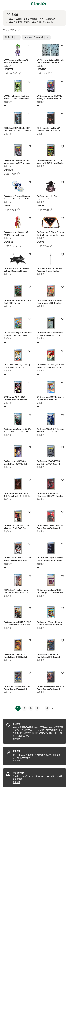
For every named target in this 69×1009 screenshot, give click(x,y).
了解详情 (38, 738)
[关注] (29, 46)
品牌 (12, 30)
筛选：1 (10, 37)
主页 (5, 30)
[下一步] (52, 708)
